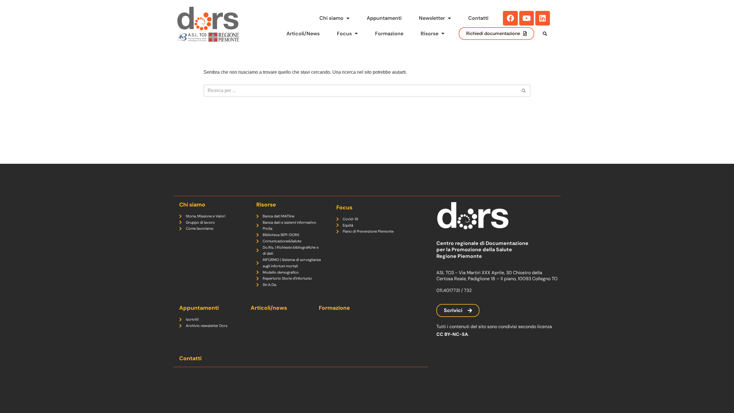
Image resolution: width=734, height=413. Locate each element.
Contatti (478, 18)
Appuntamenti (384, 18)
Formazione (389, 33)
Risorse (429, 33)
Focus (344, 33)
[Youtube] (526, 18)
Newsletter (432, 18)
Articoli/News (303, 33)
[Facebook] (510, 18)
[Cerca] (524, 91)
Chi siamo (331, 18)
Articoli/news (269, 307)
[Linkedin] (542, 18)
